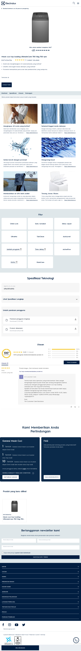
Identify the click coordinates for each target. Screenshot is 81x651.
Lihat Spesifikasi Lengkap (13, 299)
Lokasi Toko (6, 85)
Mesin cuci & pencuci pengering (16, 8)
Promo (4, 612)
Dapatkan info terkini (40, 557)
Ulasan (20, 93)
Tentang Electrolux (9, 607)
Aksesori (5, 591)
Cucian (4, 571)
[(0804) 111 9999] (76, 640)
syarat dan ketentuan (22, 553)
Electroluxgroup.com (9, 629)
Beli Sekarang (20, 648)
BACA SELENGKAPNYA (52, 477)
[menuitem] (3, 625)
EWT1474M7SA (7, 514)
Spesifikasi (12, 93)
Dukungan (28, 93)
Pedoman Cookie (34, 634)
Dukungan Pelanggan (9, 597)
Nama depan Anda (8, 539)
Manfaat (4, 93)
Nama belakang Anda (44, 539)
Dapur (4, 566)
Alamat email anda (8, 546)
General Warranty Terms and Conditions (16, 473)
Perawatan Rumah (8, 581)
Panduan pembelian (8, 617)
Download (16, 321)
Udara (4, 576)
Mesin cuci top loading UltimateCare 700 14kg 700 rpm (13, 518)
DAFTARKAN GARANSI (10, 477)
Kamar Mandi (6, 586)
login (24, 469)
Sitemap (42, 634)
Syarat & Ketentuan (8, 634)
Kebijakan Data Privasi (22, 634)
